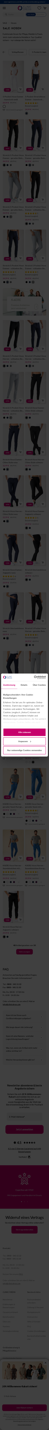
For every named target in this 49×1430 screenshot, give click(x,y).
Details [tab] (24, 685)
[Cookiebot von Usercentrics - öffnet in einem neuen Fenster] (34, 677)
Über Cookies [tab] (39, 685)
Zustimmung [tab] (9, 685)
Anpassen (23, 741)
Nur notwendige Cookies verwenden (24, 750)
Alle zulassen (24, 732)
